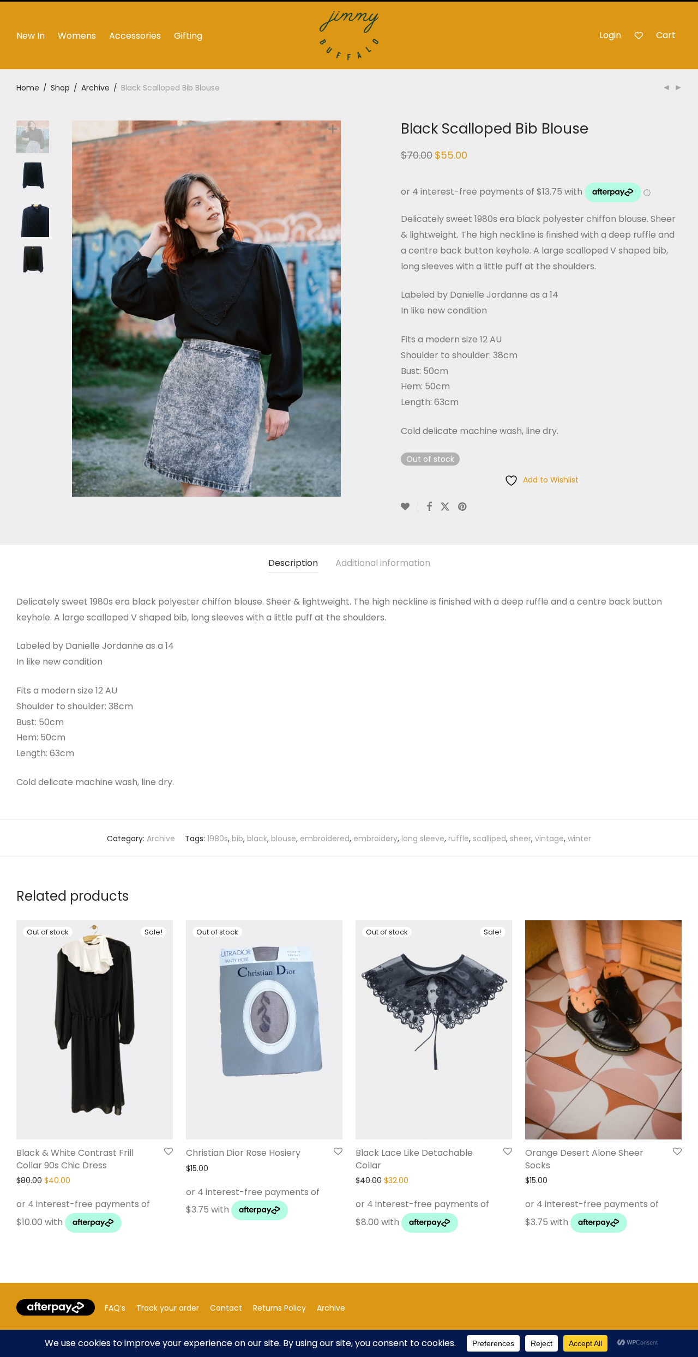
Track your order (167, 1307)
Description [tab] (293, 563)
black (257, 838)
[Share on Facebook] (429, 507)
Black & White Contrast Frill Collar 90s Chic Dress (75, 1159)
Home (27, 87)
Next (334, 308)
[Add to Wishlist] (409, 507)
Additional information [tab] (382, 563)
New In (30, 35)
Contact (226, 1307)
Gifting (188, 35)
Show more (34, 1226)
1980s (217, 838)
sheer (520, 838)
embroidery (375, 838)
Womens (77, 35)
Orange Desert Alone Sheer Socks (584, 1159)
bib (237, 838)
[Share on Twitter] (445, 507)
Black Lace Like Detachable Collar (414, 1159)
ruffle (458, 838)
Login (610, 35)
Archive (95, 87)
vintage (549, 838)
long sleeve (422, 838)
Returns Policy (279, 1307)
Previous (78, 308)
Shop (60, 87)
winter (579, 838)
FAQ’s (115, 1307)
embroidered (325, 838)
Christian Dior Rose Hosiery (243, 1153)
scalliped (489, 838)
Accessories (135, 35)
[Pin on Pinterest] (463, 507)
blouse (283, 838)
